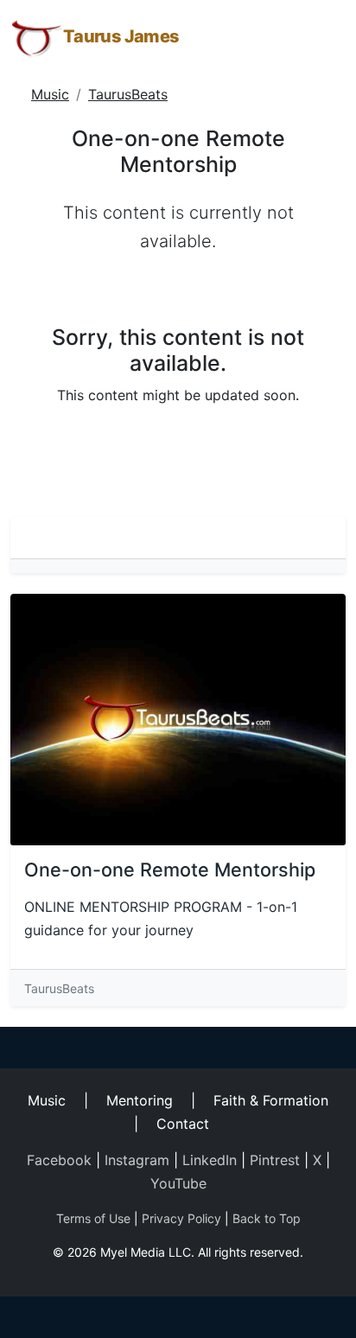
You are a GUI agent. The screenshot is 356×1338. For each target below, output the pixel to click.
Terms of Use (93, 1218)
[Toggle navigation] (321, 37)
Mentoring (139, 1100)
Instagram (137, 1160)
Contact (182, 1123)
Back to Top (266, 1218)
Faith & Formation (270, 1100)
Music (50, 94)
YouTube (178, 1183)
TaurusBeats (128, 94)
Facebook (59, 1160)
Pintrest (275, 1160)
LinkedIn (209, 1160)
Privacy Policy (181, 1218)
